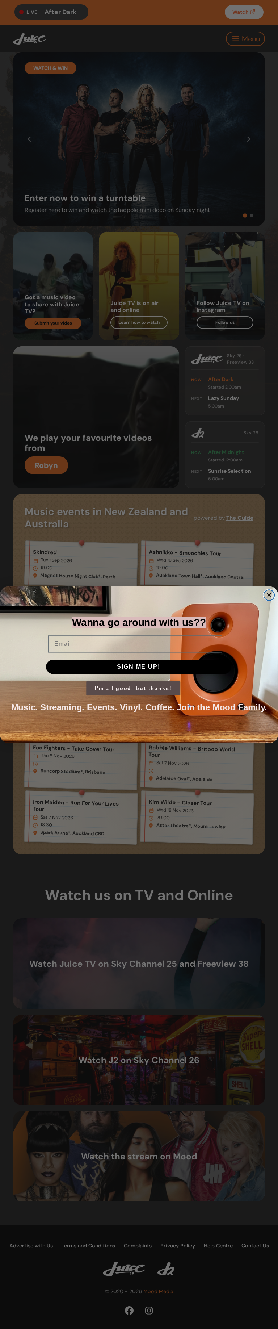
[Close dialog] (269, 595)
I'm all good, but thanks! (133, 688)
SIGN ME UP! (138, 667)
